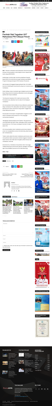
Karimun (15, 7)
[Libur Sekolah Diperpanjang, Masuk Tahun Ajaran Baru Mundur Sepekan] (21, 355)
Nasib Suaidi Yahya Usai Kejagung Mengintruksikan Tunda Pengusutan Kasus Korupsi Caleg (29, 363)
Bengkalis (20, 7)
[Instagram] (15, 191)
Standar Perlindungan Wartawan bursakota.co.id (20, 401)
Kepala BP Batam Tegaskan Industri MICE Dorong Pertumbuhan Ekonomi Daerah (27, 175)
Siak (11, 7)
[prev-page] (3, 215)
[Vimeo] (44, 1)
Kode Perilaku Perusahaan (7, 402)
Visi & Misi (4, 401)
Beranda (4, 30)
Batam (38, 7)
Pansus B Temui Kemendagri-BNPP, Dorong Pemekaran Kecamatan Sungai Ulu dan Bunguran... (13, 373)
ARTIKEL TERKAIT (6, 196)
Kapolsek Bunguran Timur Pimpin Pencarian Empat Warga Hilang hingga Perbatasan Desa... (13, 356)
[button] (38, 0)
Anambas (33, 7)
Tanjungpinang (27, 7)
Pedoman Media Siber (34, 401)
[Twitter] (42, 1)
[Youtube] (48, 1)
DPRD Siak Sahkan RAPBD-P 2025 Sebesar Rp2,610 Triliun (9, 175)
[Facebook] (40, 1)
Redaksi (6, 38)
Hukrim (41, 7)
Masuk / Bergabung (16, 0)
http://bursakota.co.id (15, 184)
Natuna (8, 7)
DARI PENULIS (14, 196)
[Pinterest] (18, 41)
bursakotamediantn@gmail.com (21, 396)
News (4, 7)
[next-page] (5, 215)
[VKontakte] (46, 1)
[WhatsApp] (21, 41)
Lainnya (46, 7)
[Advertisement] (26, 19)
